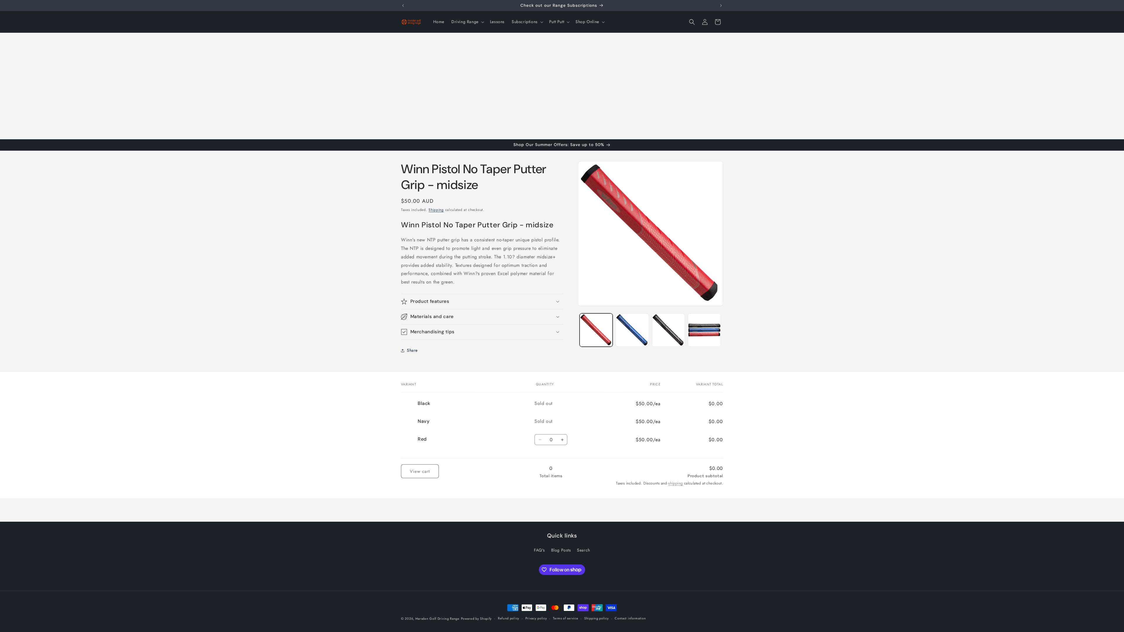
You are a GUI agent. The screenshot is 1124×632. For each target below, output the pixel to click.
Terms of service (565, 618)
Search (583, 550)
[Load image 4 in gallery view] (704, 329)
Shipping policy (596, 618)
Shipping (436, 209)
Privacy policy (536, 618)
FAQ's (539, 550)
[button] (467, 22)
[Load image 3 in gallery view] (668, 329)
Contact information (630, 618)
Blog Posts (561, 550)
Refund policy (508, 618)
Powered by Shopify (476, 618)
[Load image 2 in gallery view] (632, 329)
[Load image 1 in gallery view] (596, 329)
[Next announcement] (721, 5)
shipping (675, 483)
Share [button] (412, 350)
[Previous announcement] (403, 5)
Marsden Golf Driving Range (437, 618)
